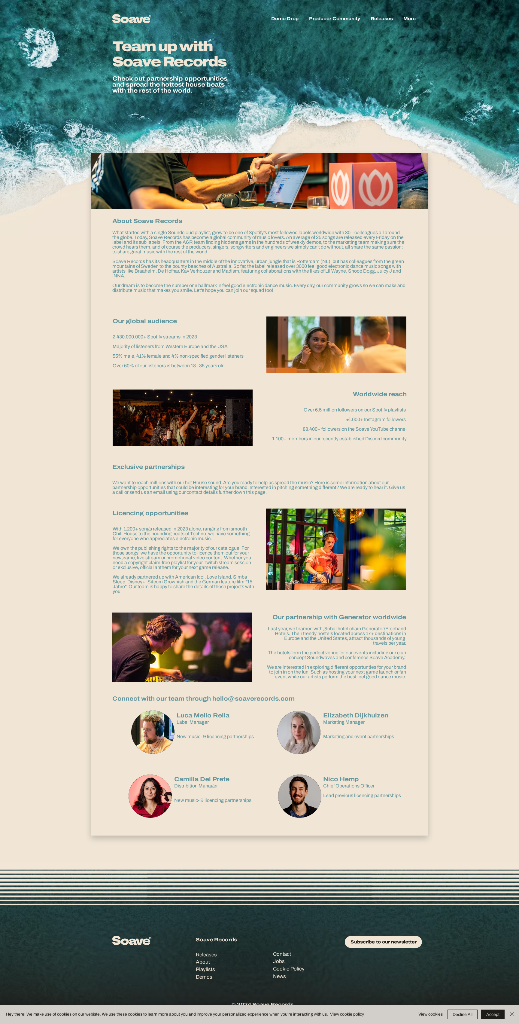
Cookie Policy (289, 969)
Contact (282, 954)
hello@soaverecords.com (253, 698)
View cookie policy (347, 1014)
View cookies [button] (430, 1014)
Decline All (462, 1014)
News (279, 976)
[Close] (511, 1014)
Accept (492, 1014)
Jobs (279, 961)
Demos (204, 977)
